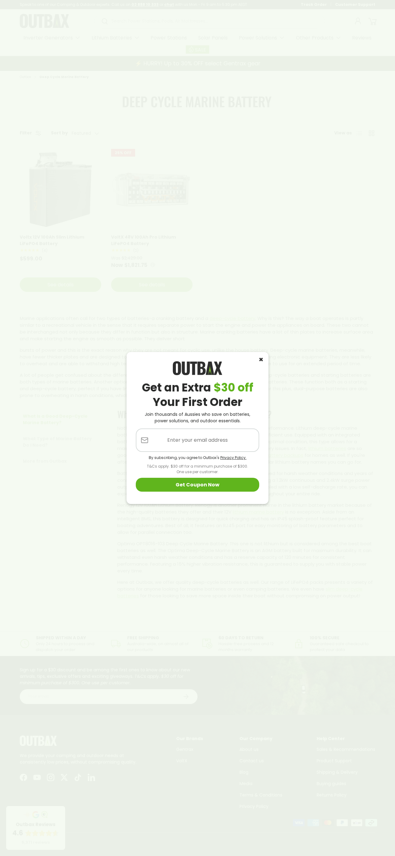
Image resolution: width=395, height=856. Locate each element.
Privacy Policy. (233, 457)
